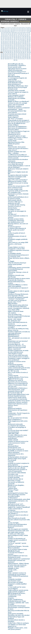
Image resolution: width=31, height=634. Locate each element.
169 (29, 39)
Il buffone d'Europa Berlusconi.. (18, 294)
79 (28, 31)
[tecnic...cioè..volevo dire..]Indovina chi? (14, 320)
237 (25, 45)
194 (23, 42)
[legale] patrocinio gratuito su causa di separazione (17, 470)
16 (23, 27)
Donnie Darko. (12, 208)
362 (23, 57)
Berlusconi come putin (15, 424)
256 (6, 48)
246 (14, 47)
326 (6, 55)
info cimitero (12, 313)
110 (23, 34)
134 (14, 36)
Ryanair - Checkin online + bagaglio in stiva (16, 567)
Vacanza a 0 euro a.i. (14, 206)
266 (27, 48)
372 (14, 59)
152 (23, 38)
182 (27, 40)
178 (19, 40)
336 (27, 55)
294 (27, 51)
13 (19, 27)
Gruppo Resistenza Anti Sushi (18, 512)
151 (21, 38)
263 (21, 48)
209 (25, 43)
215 (8, 44)
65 (7, 31)
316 (14, 53)
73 (19, 31)
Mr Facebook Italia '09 (15, 393)
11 (16, 27)
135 (16, 36)
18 (26, 27)
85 (7, 32)
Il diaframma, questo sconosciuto (19, 267)
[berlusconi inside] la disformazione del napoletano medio (17, 410)
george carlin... (13, 570)
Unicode (10, 461)
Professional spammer (15, 364)
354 (6, 57)
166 (23, 39)
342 (10, 56)
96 (24, 32)
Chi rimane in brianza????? (17, 71)
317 (16, 53)
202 (10, 43)
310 (1, 53)
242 (6, 47)
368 (6, 59)
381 (16, 60)
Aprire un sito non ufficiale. (16, 468)
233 (16, 45)
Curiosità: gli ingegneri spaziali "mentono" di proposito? (18, 298)
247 (16, 47)
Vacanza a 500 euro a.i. (15, 201)
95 (23, 32)
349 (25, 56)
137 (21, 36)
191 (16, 42)
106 (15, 34)
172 (6, 40)
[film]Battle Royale (14, 551)
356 (10, 57)
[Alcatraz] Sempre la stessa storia (19, 278)
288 (14, 51)
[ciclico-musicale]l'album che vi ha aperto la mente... (18, 197)
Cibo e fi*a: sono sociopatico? (18, 180)
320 (23, 53)
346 (19, 56)
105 (12, 34)
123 (21, 35)
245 (12, 47)
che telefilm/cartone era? (16, 222)
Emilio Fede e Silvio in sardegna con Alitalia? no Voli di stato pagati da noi (18, 624)
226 (1, 45)
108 (19, 34)
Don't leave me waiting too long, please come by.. (18, 329)
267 (29, 48)
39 (28, 28)
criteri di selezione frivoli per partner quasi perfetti (17, 263)
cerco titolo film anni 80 (15, 164)
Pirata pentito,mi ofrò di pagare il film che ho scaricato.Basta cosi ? (19, 121)
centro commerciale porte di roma (19, 368)
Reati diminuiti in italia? (15, 82)
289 (16, 51)
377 (25, 59)
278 (23, 49)
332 (19, 55)
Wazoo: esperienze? (14, 349)
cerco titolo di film (13, 310)
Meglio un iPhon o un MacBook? (18, 101)
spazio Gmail (12, 140)
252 (27, 47)
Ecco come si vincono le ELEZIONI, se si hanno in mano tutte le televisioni (18, 450)
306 (23, 52)
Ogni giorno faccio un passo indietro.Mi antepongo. (17, 69)
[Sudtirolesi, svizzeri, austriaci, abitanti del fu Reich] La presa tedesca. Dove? (18, 403)
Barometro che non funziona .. (18, 382)
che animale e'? (13, 513)
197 (29, 42)
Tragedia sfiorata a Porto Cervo (18, 377)
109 (21, 34)
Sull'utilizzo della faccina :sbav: (18, 86)
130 (6, 36)
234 (19, 45)
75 (22, 31)
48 (11, 30)
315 (12, 53)
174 (10, 40)
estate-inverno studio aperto (17, 397)
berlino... (11, 416)
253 (29, 47)
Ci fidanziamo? (13, 498)
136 (19, 36)
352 (1, 57)
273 (12, 49)
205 (17, 43)
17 (25, 27)
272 (10, 49)
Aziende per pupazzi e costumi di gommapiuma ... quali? (18, 108)
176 (14, 40)
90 (15, 32)
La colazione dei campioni (16, 425)
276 (19, 49)
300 (10, 52)
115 (4, 35)
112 (27, 34)
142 (1, 38)
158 (6, 39)
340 (6, 56)
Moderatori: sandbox (15, 106)
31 (16, 28)
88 (12, 32)
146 (10, 38)
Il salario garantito (14, 477)
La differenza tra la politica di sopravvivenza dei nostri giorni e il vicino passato (18, 156)
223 (25, 44)
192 (19, 42)
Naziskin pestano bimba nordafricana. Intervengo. (16, 219)
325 (4, 55)
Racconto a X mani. (14, 480)
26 (8, 28)
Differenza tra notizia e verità (17, 181)
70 (14, 31)
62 (2, 31)
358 (14, 57)
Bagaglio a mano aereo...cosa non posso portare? (17, 628)
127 (29, 35)
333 (21, 55)
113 (29, 34)
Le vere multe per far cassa (16, 587)
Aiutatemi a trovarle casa (16, 275)
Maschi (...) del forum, (15, 244)
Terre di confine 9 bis (15, 314)
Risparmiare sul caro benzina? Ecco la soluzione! (18, 341)
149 (16, 38)
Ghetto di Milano (13, 125)
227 (4, 45)
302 (15, 52)
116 (6, 35)
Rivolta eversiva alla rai (15, 479)
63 (3, 31)
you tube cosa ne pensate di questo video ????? (17, 301)
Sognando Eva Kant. (14, 81)
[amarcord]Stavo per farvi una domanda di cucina (17, 556)
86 (9, 32)
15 (22, 27)
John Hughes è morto (15, 353)
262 (19, 48)
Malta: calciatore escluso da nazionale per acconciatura (17, 573)
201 (8, 43)
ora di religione (13, 588)
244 (10, 47)
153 (25, 38)
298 (6, 52)
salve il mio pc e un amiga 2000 (18, 242)
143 (4, 38)
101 (4, 34)
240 (1, 47)
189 (12, 42)
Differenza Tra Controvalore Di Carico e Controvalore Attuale (18, 384)
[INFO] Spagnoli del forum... (17, 593)
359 (16, 57)
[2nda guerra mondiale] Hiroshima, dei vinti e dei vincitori (18, 614)
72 (17, 31)
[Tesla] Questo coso (14, 447)
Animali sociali (12, 89)
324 (1, 55)
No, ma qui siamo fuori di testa (18, 418)
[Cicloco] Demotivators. (15, 526)
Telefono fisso (12, 488)
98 (28, 32)
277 (21, 49)
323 (29, 53)
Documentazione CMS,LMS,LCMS (13, 432)
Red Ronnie (12, 277)
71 (16, 31)
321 (25, 53)
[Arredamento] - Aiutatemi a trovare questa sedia (17, 66)
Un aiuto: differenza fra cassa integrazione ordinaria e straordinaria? (17, 436)
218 (14, 44)
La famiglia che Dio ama (15, 366)
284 (6, 51)
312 (6, 53)
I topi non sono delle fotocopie (18, 355)
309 (30, 52)
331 (16, 55)
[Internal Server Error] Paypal (17, 87)
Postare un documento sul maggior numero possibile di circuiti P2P (17, 540)
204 (14, 43)
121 (16, 35)
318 (19, 53)
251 (25, 47)
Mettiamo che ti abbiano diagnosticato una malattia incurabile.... (16, 98)
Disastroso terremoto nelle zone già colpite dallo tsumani (18, 531)
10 (14, 27)
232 (14, 45)
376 (23, 59)
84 (6, 32)
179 (21, 40)
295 (29, 51)
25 (7, 28)
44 (5, 30)
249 (21, 47)
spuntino (11, 234)
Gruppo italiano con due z (16, 247)
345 (16, 56)
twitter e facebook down (15, 311)
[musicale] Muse (13, 446)
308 (28, 52)
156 (1, 39)
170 (1, 40)
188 (10, 42)
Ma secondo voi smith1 (15, 582)
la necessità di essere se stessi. (18, 357)
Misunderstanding (14, 76)
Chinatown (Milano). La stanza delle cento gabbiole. (17, 285)
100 (2, 34)
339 (4, 56)
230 (10, 45)
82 (3, 32)
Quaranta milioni (13, 129)
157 (4, 39)
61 (0, 31)
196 (27, 42)
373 (16, 59)
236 (23, 45)
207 (21, 43)
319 (21, 53)
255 (4, 48)
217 (12, 44)
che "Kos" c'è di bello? (15, 118)
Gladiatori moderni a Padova (17, 369)
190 (14, 42)
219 (16, 44)
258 (10, 48)
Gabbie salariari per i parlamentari (19, 559)
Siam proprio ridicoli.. (15, 200)
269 (4, 49)
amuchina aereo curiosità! (16, 90)
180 (23, 40)
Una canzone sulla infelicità (17, 472)
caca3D (10, 491)
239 (29, 45)
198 (1, 43)
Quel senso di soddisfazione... (17, 126)
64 (5, 31)
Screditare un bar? (14, 209)
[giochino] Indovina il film (16, 142)
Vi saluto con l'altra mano (16, 534)
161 (12, 39)
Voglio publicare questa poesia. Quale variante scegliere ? (18, 590)
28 (11, 28)
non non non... (12, 386)
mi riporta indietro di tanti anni (17, 457)
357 (12, 57)
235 (21, 45)
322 (27, 53)
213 (4, 44)
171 (4, 40)
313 (8, 53)
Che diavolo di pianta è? (16, 162)
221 (21, 44)
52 (17, 30)
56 (24, 30)
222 (23, 44)
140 (27, 36)
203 (12, 43)
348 (23, 56)
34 (21, 28)
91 (17, 32)
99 (29, 32)
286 (10, 51)
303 (17, 52)
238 (27, 45)
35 (22, 28)
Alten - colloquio (13, 153)
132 (10, 36)
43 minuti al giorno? (14, 227)
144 (6, 38)
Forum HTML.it (11, 19)
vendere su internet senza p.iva (18, 441)
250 (23, 47)
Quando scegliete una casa (17, 151)
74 (21, 31)
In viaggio (11, 261)
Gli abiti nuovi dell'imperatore (17, 524)
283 (4, 51)
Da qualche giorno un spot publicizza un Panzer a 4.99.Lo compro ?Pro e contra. (18, 137)
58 (27, 30)
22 (2, 28)
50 (14, 30)
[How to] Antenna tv (14, 84)
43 (3, 30)
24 (5, 28)
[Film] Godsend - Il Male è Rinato (18, 563)
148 (14, 38)
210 (27, 43)
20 (29, 27)
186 (6, 42)
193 (21, 42)
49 (13, 30)
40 (30, 28)
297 (4, 52)
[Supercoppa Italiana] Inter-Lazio (18, 394)
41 (0, 30)
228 (6, 45)
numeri (10, 571)
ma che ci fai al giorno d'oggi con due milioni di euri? (18, 132)
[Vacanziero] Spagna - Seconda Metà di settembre (18, 547)
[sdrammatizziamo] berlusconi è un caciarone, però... (18, 255)
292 (23, 51)
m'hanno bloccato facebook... (17, 565)
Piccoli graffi (12, 460)
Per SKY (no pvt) (13, 371)
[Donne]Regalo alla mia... (16, 64)
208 (23, 43)
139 (25, 36)
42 (2, 30)
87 (10, 32)
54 (21, 30)
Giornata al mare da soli (15, 476)
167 (25, 39)
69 (13, 31)
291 (21, 51)
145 (8, 38)
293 (25, 51)
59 (28, 30)
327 (8, 55)
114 (2, 35)
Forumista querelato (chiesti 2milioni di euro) (17, 114)
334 (23, 55)
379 (29, 59)
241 (4, 47)
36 (24, 28)
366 (1, 59)
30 (14, 28)
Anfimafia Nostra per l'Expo (17, 601)
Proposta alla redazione (15, 280)
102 (6, 34)
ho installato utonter (14, 253)
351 (29, 56)
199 (4, 43)
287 (12, 51)
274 (14, 49)
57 (25, 30)
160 (10, 39)
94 (21, 32)
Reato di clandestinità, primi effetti (19, 499)
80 (30, 31)
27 (10, 28)
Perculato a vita (13, 474)
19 (28, 27)
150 (19, 38)
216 (10, 44)
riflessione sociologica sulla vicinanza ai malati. (17, 177)
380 (14, 60)
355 (8, 57)
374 (19, 59)
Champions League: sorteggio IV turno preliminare (18, 359)
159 (8, 39)
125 (25, 35)
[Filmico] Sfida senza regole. (17, 458)
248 (19, 47)
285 (8, 51)
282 (1, 51)
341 (8, 56)
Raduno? (11, 527)
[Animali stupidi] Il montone (17, 396)
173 (8, 40)
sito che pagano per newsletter (18, 529)
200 (6, 43)
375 (21, 59)
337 (29, 55)
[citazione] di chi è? (14, 134)
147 (12, 38)
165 (21, 39)
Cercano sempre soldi (15, 189)
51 (16, 30)
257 (8, 48)
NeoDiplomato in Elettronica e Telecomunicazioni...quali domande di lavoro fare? (17, 389)
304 (19, 52)
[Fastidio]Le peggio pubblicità (17, 239)
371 (12, 59)
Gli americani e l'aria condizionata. (14, 595)
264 (23, 48)
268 (1, 49)
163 (16, 39)
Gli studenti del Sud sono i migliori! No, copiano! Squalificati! (19, 506)
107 (17, 34)
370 (10, 59)
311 (4, 53)
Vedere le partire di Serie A (16, 233)
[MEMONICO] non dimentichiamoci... (14, 335)
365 (29, 57)
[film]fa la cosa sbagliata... (16, 485)
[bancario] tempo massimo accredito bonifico (16, 495)
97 (26, 32)
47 (10, 30)
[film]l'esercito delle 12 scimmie (18, 466)
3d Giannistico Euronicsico (17, 606)
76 (24, 31)
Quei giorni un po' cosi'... (16, 504)
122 (18, 35)
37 (25, 28)
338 (1, 56)
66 (8, 31)
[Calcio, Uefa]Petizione (15, 599)
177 (16, 40)
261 (16, 48)
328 (10, 55)
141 (29, 36)
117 (8, 35)
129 (4, 36)
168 (27, 39)
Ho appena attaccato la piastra (18, 175)
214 (6, 44)
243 (8, 47)
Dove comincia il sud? (15, 187)
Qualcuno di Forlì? (14, 203)
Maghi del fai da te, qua (15, 378)
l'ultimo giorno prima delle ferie (18, 305)
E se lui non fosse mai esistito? (18, 430)
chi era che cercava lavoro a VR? (18, 186)
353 (4, 57)
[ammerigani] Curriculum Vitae (18, 493)
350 (27, 56)
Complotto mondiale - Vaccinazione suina (15, 580)
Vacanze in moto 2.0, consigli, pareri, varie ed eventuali (17, 103)
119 (12, 35)
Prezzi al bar (12, 487)
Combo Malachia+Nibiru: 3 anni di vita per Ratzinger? (19, 166)
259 (12, 48)
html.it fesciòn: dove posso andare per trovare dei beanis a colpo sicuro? (18, 148)
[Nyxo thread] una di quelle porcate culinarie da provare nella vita (19, 519)
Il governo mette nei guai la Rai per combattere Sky (18, 191)
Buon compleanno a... (15, 419)
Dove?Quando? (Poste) (15, 295)
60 (30, 30)
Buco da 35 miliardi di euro (16, 123)
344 (14, 56)
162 (14, 39)
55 (22, 30)
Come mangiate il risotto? (16, 95)
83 (4, 32)
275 (16, 49)
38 (27, 28)
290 (19, 51)
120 (14, 35)
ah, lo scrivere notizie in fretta (17, 549)
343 (12, 56)
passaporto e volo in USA (16, 248)
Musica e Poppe (13, 490)
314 (10, 53)
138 (23, 36)
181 (25, 40)
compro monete (13, 375)
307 (25, 52)
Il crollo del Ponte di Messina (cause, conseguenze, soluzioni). (18, 307)
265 (25, 48)
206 (19, 43)
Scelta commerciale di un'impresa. (15, 509)
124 (23, 35)
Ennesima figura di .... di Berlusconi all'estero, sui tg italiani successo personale (17, 346)
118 (10, 35)
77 (25, 31)
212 (1, 44)
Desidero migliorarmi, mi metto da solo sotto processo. (19, 332)
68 (11, 31)
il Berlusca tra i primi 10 (15, 380)
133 (12, 36)
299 (8, 52)
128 (1, 36)
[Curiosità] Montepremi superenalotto (15, 269)
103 (8, 34)
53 (19, 30)
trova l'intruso (12, 112)
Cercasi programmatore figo (17, 111)
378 (27, 59)
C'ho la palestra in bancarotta (17, 399)
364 (27, 57)
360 (19, 57)
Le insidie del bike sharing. (16, 205)
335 (25, 55)
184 (1, 42)
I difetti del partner (14, 144)
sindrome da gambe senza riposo (19, 400)
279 (25, 49)
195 (25, 42)
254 (1, 48)
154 (27, 38)
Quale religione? (13, 117)
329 (12, 55)
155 (29, 38)
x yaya (10, 266)
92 (18, 32)
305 (21, 52)
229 (8, 45)
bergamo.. (11, 598)
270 (6, 49)
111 (25, 34)
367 (4, 59)
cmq (9, 231)
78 (27, 31)
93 (20, 32)
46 (8, 30)
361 (21, 57)
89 (14, 32)
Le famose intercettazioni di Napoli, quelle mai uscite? (17, 229)
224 (27, 44)
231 (12, 45)
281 (29, 49)
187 (8, 42)
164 (19, 39)
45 (7, 30)
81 (1, 32)
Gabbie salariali (13, 440)
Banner (10, 145)
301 (13, 52)
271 (8, 49)
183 (29, 40)
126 (27, 35)
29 (13, 28)
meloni (10, 241)
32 (17, 28)
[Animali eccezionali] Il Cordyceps (19, 316)
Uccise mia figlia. (13, 523)
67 (10, 31)
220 (19, 44)
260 (14, 48)
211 (29, 43)
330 (14, 55)
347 (21, 56)
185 (4, 42)
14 (20, 27)
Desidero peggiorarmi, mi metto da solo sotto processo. (18, 351)
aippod (10, 407)
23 (3, 28)
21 (0, 28)
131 (8, 36)
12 (17, 27)
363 (25, 57)
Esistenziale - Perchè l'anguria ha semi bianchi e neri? (19, 414)
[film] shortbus (12, 303)
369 (8, 59)
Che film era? (12, 214)
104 (10, 34)
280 (27, 49)
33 (19, 28)
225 (29, 44)
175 (12, 40)
